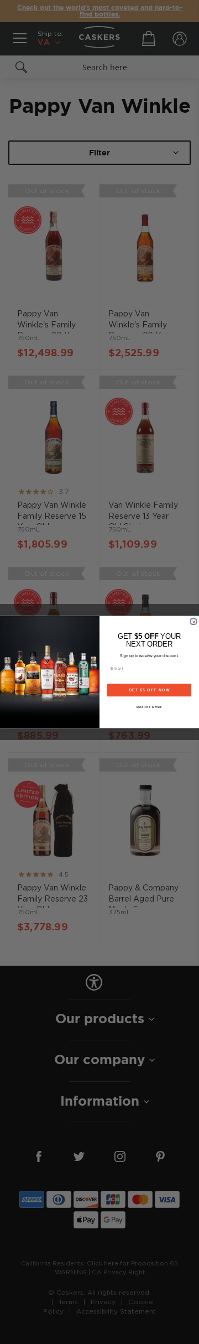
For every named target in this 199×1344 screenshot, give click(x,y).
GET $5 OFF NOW (149, 690)
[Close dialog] (193, 621)
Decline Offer (150, 707)
